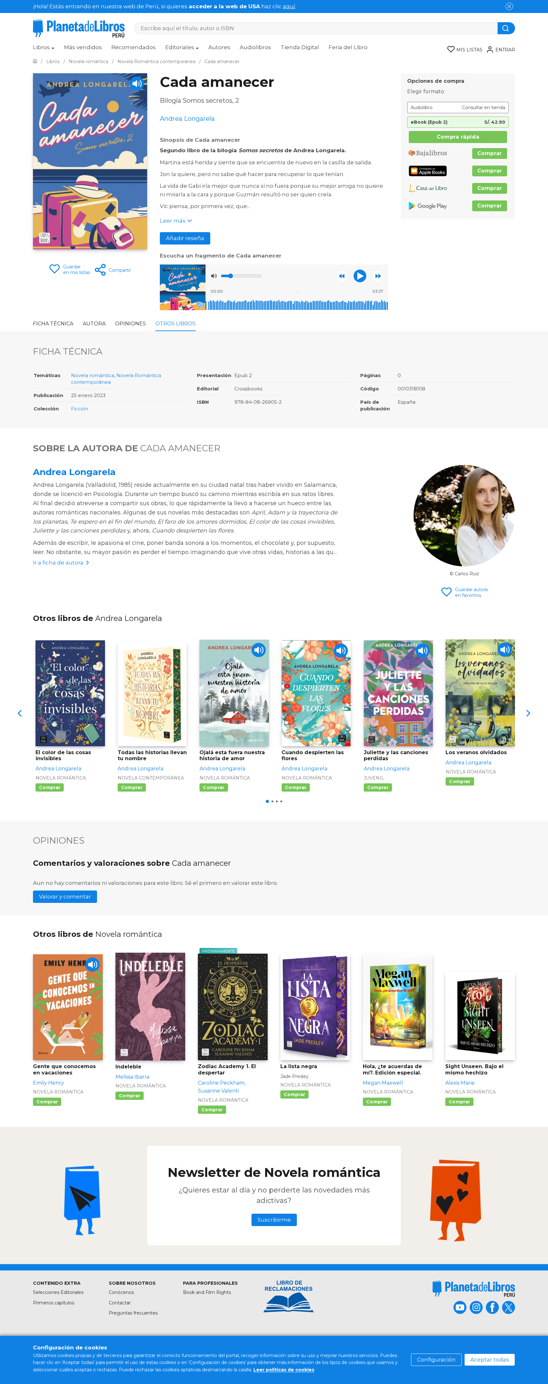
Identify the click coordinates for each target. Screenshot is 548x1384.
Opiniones (130, 324)
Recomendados (133, 47)
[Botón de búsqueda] (506, 28)
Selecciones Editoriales (58, 1292)
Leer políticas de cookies (283, 1370)
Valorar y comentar (65, 896)
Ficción (79, 409)
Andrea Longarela (74, 472)
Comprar (489, 153)
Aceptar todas (489, 1359)
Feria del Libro (348, 47)
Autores (219, 47)
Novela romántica (92, 375)
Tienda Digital (300, 47)
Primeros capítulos (53, 1303)
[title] (474, 1289)
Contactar (120, 1303)
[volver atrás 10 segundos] (342, 276)
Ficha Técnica (53, 324)
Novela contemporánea (151, 778)
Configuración (436, 1359)
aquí (289, 6)
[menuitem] (44, 49)
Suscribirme (274, 1220)
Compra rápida (458, 137)
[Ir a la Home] (35, 61)
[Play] (137, 83)
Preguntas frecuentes (133, 1313)
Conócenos (121, 1292)
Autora (94, 324)
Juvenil (374, 778)
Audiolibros (255, 47)
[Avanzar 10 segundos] (378, 276)
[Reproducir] (360, 276)
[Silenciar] (214, 276)
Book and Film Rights (207, 1292)
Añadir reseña (185, 238)
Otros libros (175, 324)
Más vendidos (83, 47)
